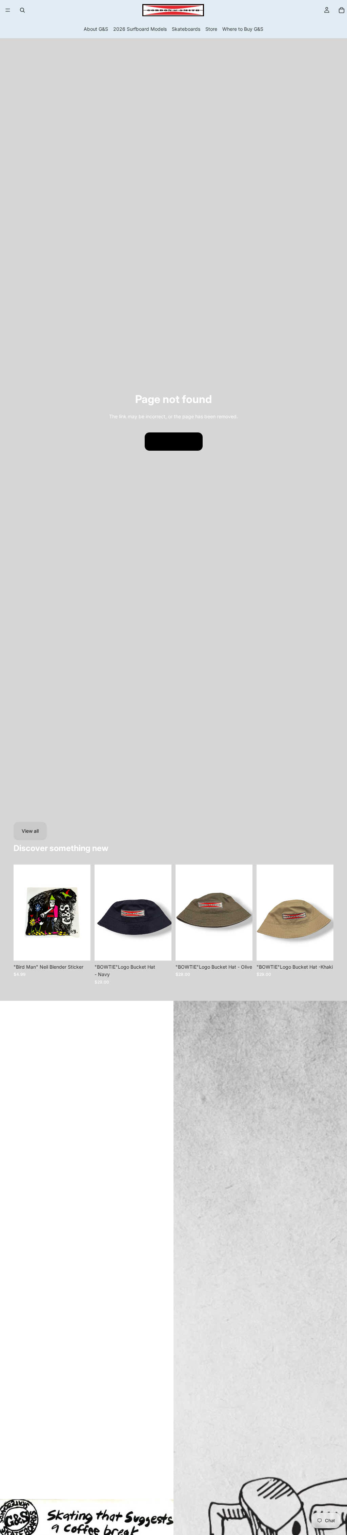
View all (30, 831)
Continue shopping (174, 441)
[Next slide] (245, 912)
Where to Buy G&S (242, 29)
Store (211, 29)
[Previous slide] (183, 912)
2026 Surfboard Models (140, 29)
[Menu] (8, 10)
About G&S (96, 29)
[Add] (80, 950)
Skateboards (186, 29)
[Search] (22, 10)
